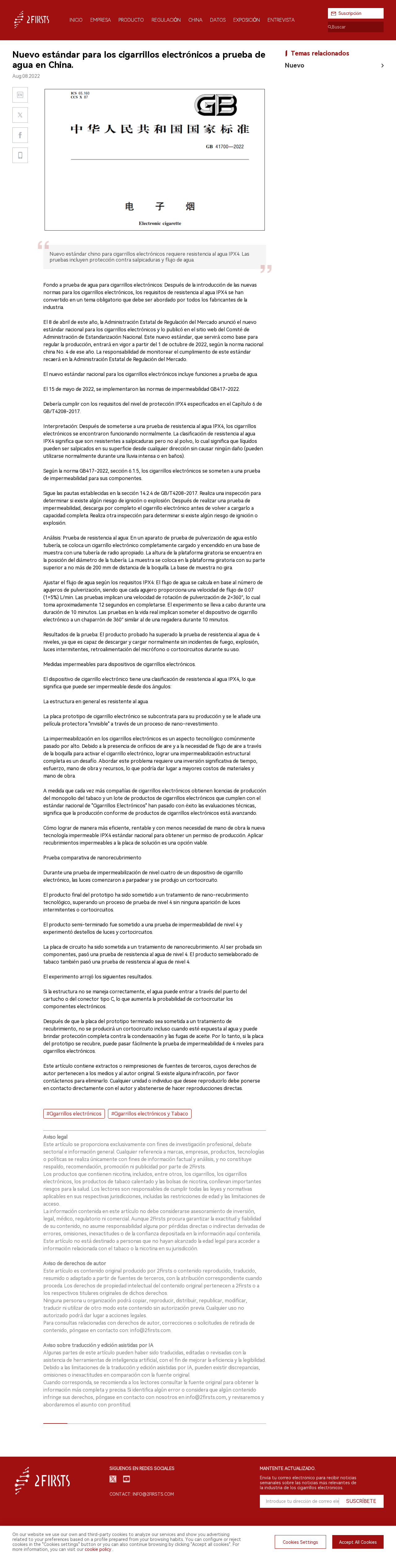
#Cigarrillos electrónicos (74, 1114)
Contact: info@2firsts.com (142, 1494)
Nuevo (294, 65)
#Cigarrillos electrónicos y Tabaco (149, 1114)
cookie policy (98, 1549)
